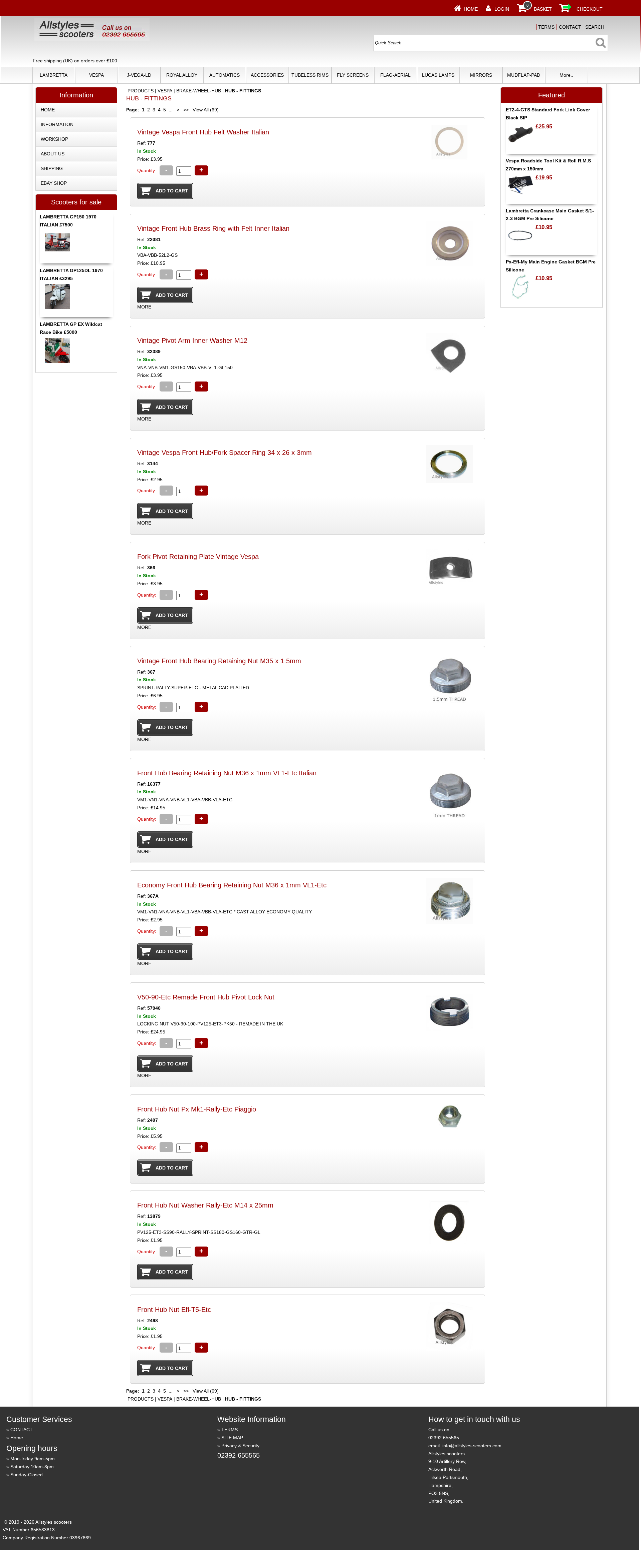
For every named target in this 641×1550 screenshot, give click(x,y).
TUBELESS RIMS (310, 75)
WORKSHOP (54, 139)
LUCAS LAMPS (438, 75)
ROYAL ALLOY (181, 75)
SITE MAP (232, 1437)
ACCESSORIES (267, 75)
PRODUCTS (141, 90)
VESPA (96, 75)
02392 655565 (238, 1455)
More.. (566, 75)
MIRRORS (481, 75)
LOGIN (501, 9)
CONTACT (570, 27)
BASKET (543, 9)
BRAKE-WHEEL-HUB (198, 90)
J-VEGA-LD (139, 75)
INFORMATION (57, 124)
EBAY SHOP (54, 183)
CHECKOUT (590, 9)
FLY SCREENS (353, 75)
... (171, 109)
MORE (144, 306)
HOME (48, 109)
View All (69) (205, 109)
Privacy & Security (240, 1445)
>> (186, 109)
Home (471, 9)
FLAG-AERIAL (395, 75)
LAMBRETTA (53, 75)
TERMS (546, 27)
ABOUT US (52, 153)
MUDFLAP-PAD (523, 75)
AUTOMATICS (224, 75)
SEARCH (594, 27)
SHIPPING (52, 168)
